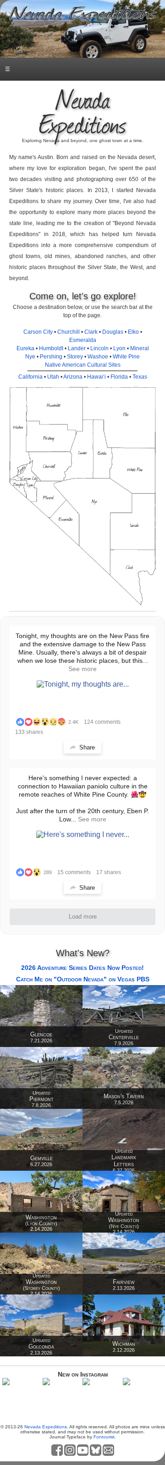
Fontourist (104, 1436)
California (30, 377)
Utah (53, 377)
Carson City (38, 332)
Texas (139, 377)
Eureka (25, 348)
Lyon (119, 348)
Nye (30, 356)
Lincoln (99, 348)
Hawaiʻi (96, 377)
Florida (119, 377)
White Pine (126, 356)
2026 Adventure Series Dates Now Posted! (82, 967)
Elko (133, 332)
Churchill (68, 332)
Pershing (51, 356)
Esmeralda (82, 340)
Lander (77, 348)
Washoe (98, 356)
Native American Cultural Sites (83, 365)
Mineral (139, 348)
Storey (75, 356)
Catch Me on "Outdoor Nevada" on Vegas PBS (82, 979)
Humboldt (51, 348)
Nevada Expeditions (45, 1426)
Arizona (72, 377)
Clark (91, 332)
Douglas (112, 332)
